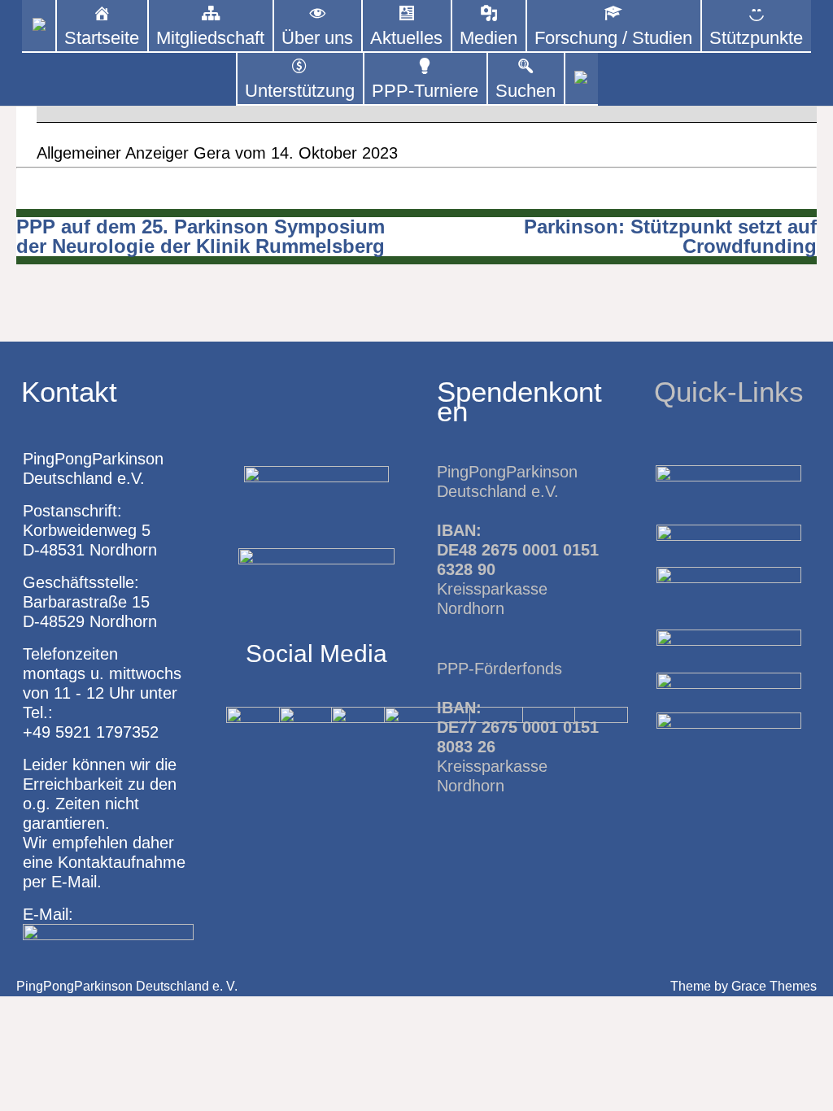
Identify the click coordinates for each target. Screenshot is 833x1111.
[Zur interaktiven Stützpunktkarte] (38, 26)
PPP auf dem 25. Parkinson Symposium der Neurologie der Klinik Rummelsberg (200, 236)
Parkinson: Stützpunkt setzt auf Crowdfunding (670, 236)
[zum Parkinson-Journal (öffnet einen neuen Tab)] (581, 79)
